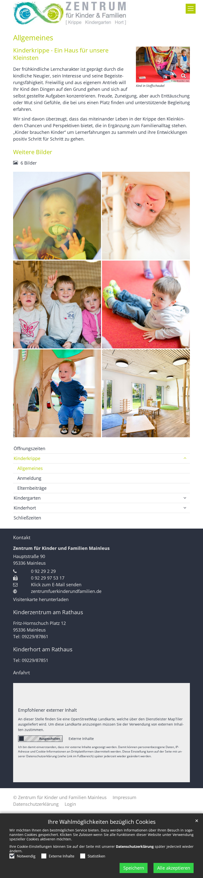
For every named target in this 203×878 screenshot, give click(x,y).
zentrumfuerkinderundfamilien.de (66, 591)
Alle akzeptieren (173, 868)
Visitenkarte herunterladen (41, 599)
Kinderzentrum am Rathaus (48, 612)
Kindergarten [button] (27, 498)
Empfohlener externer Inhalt (47, 710)
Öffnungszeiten (29, 448)
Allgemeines (33, 37)
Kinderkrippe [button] (27, 458)
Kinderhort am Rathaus (42, 649)
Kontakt (21, 537)
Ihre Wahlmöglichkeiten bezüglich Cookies (101, 821)
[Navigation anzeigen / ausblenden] (191, 9)
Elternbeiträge (32, 488)
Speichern (133, 868)
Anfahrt (21, 673)
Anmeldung (29, 478)
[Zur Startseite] (70, 13)
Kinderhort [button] (25, 508)
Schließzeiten (27, 518)
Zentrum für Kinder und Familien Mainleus (61, 548)
